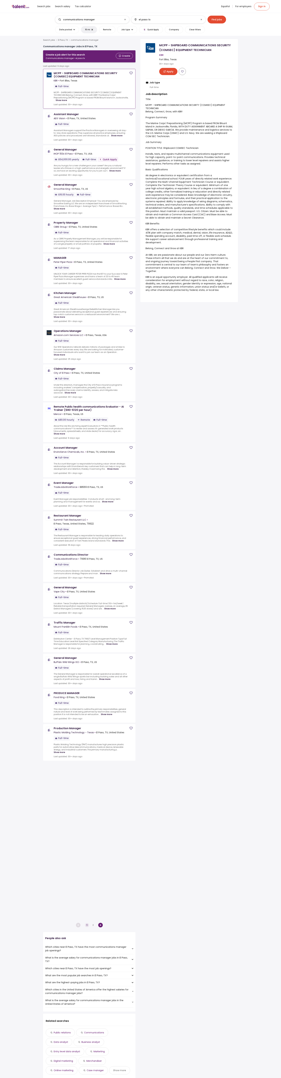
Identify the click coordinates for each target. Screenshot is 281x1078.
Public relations (62, 1032)
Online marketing (63, 1070)
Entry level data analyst (67, 1051)
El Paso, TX (63, 40)
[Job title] (89, 19)
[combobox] (92, 19)
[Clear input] (125, 19)
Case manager (95, 1070)
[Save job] (131, 73)
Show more (61, 100)
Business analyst (90, 1042)
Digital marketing (63, 1061)
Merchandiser (94, 1061)
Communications (94, 1032)
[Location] (165, 19)
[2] (100, 925)
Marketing (99, 1051)
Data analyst (61, 1042)
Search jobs (49, 40)
